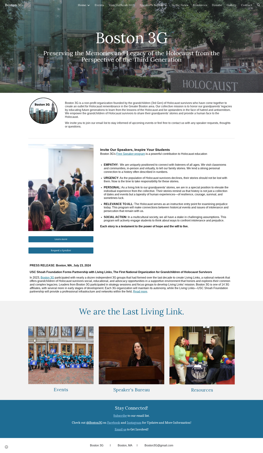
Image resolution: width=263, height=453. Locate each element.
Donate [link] (217, 5)
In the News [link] (180, 5)
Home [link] (82, 5)
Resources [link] (200, 5)
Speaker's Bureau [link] (151, 5)
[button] (258, 5)
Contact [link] (246, 5)
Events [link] (99, 5)
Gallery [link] (231, 5)
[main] (131, 46)
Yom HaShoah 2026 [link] (122, 5)
